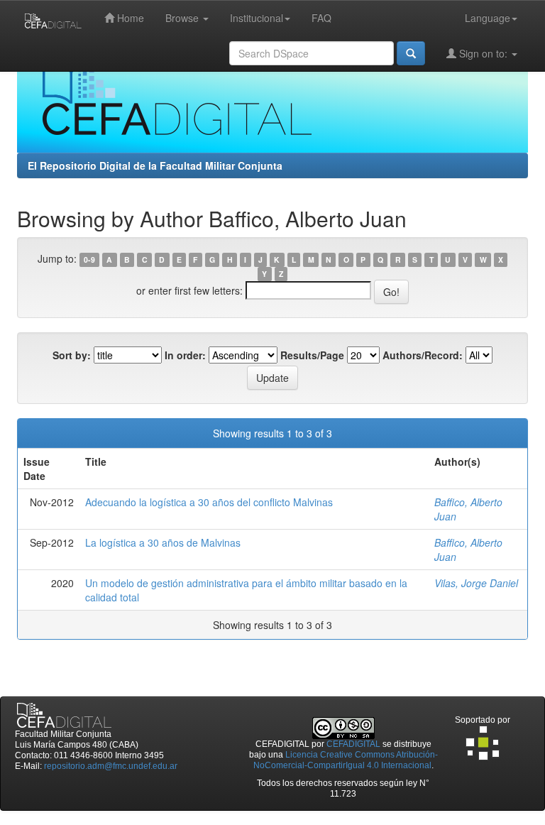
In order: (185, 355)
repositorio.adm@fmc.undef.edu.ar (110, 766)
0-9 (89, 259)
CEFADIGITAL (353, 744)
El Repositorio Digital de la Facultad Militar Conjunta (155, 165)
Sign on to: (483, 53)
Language (487, 18)
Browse (183, 18)
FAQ (321, 18)
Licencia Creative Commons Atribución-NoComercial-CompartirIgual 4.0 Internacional (345, 760)
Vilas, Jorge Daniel (476, 583)
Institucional (256, 18)
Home (129, 18)
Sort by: (72, 355)
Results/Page (312, 355)
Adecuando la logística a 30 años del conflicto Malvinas (209, 502)
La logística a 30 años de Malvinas (163, 542)
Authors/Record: (422, 355)
